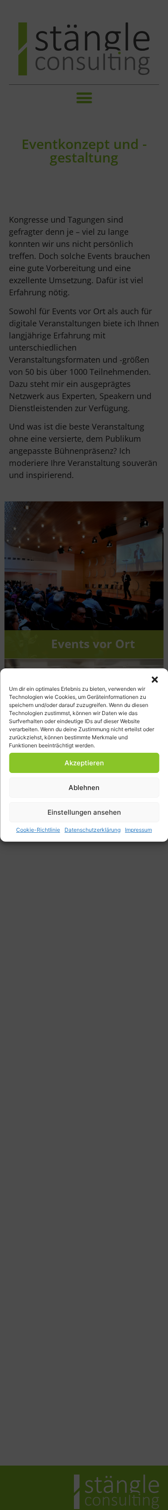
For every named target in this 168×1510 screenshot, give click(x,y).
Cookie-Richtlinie (38, 829)
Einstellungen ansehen (84, 812)
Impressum (138, 829)
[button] (154, 679)
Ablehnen (84, 787)
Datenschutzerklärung (93, 829)
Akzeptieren (84, 763)
